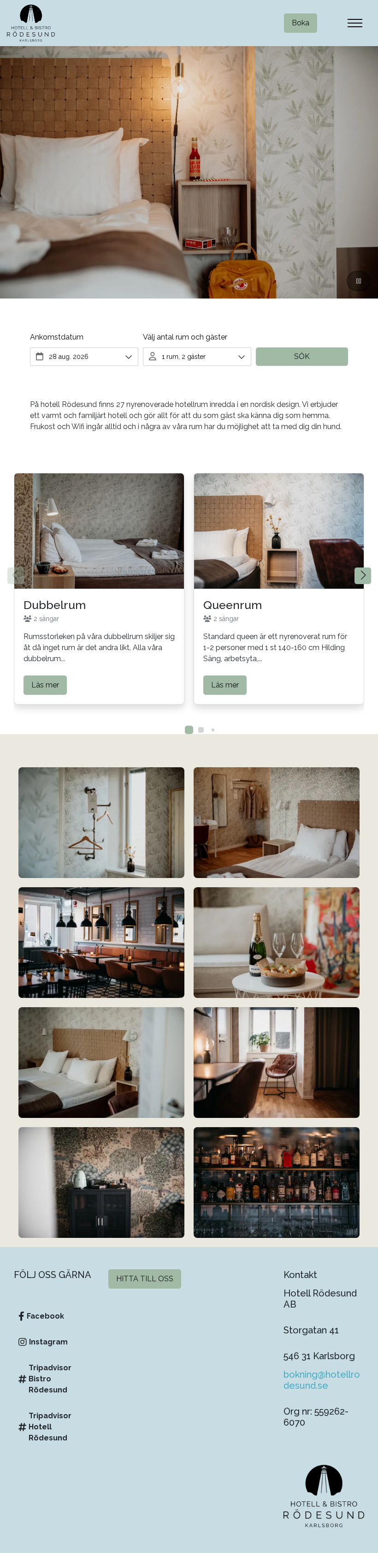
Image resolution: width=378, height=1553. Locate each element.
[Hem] (31, 23)
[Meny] (355, 23)
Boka (300, 22)
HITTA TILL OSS (144, 1278)
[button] (362, 575)
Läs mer (45, 685)
